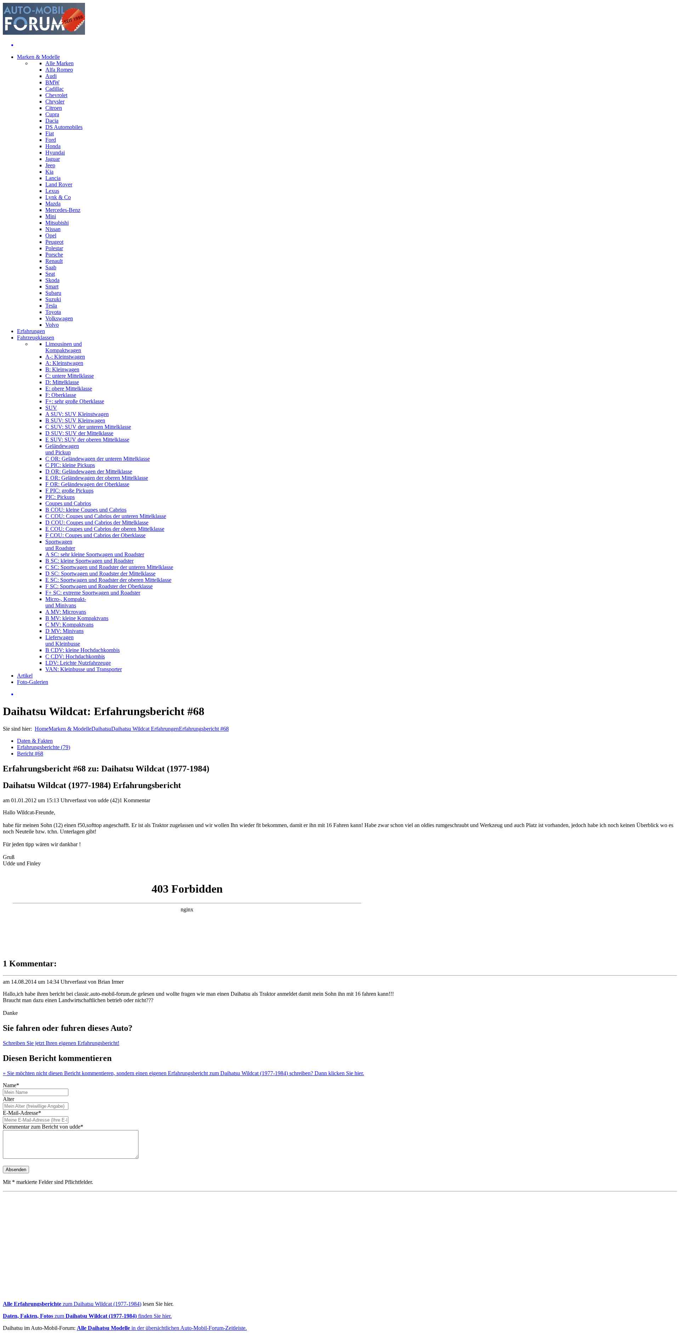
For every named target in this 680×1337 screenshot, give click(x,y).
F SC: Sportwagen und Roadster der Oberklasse (99, 586)
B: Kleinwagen (62, 369)
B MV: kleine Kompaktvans (76, 618)
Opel (50, 235)
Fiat (49, 133)
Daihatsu (101, 729)
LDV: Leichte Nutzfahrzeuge (78, 663)
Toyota (53, 312)
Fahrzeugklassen (35, 338)
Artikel (25, 676)
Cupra (52, 114)
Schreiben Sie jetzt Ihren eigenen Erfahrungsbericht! (61, 1043)
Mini (50, 216)
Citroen (53, 108)
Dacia (51, 121)
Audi (51, 76)
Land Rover (58, 184)
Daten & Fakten (35, 741)
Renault (54, 261)
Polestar (54, 248)
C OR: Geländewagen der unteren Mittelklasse (97, 459)
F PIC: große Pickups (69, 491)
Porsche (54, 255)
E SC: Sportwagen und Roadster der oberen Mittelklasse (108, 580)
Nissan (53, 229)
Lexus (52, 191)
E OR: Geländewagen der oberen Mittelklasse (96, 478)
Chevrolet (56, 95)
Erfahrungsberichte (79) (43, 747)
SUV (51, 408)
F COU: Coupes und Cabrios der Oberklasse (95, 535)
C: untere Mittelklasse (69, 376)
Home (42, 729)
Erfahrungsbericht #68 (204, 729)
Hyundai (55, 153)
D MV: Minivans (64, 631)
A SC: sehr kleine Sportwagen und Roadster (94, 554)
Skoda (52, 280)
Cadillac (54, 89)
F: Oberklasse (60, 395)
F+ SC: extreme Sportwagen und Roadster (92, 593)
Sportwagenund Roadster (60, 545)
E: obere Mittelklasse (68, 389)
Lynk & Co (58, 197)
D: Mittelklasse (62, 382)
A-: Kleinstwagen (65, 357)
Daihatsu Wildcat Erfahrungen (145, 729)
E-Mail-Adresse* (22, 1113)
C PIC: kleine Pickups (70, 465)
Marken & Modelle (38, 57)
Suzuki (53, 299)
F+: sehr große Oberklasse (74, 401)
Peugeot (54, 242)
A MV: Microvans (65, 612)
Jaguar (52, 159)
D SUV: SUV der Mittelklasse (79, 433)
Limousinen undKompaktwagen (63, 347)
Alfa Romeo (59, 70)
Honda (53, 146)
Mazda (53, 204)
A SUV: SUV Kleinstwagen (77, 414)
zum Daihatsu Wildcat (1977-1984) (72, 1304)
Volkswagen (59, 318)
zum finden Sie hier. (87, 1316)
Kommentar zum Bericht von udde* (43, 1127)
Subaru (53, 293)
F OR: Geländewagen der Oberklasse (87, 484)
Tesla (51, 306)
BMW (52, 82)
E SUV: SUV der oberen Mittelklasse (87, 440)
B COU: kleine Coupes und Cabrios (85, 510)
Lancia (53, 178)
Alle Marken (59, 63)
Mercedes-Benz (62, 210)
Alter (8, 1099)
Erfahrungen (31, 331)
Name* (11, 1085)
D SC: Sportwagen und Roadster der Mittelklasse (100, 574)
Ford (50, 140)
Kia (49, 172)
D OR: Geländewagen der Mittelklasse (88, 471)
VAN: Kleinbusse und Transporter (83, 669)
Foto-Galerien (32, 682)
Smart (51, 286)
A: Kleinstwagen (64, 363)
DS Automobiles (64, 127)
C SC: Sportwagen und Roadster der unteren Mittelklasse (109, 567)
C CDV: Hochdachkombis (75, 656)
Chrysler (54, 102)
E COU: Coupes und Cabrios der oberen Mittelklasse (104, 529)
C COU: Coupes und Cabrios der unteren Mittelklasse (105, 516)
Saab (50, 267)
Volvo (52, 325)
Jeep (50, 165)
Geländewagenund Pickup (62, 449)
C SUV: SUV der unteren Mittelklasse (88, 427)
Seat (50, 274)
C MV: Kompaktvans (69, 625)
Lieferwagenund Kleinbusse (62, 640)
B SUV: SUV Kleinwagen (75, 420)
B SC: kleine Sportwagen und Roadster (89, 561)
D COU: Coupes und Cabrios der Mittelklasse (96, 522)
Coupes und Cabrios (68, 503)
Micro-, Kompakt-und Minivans (65, 602)
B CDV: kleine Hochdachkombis (82, 650)
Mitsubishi (57, 223)
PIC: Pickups (60, 497)
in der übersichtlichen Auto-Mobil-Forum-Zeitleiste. (162, 1328)
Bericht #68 (30, 754)
